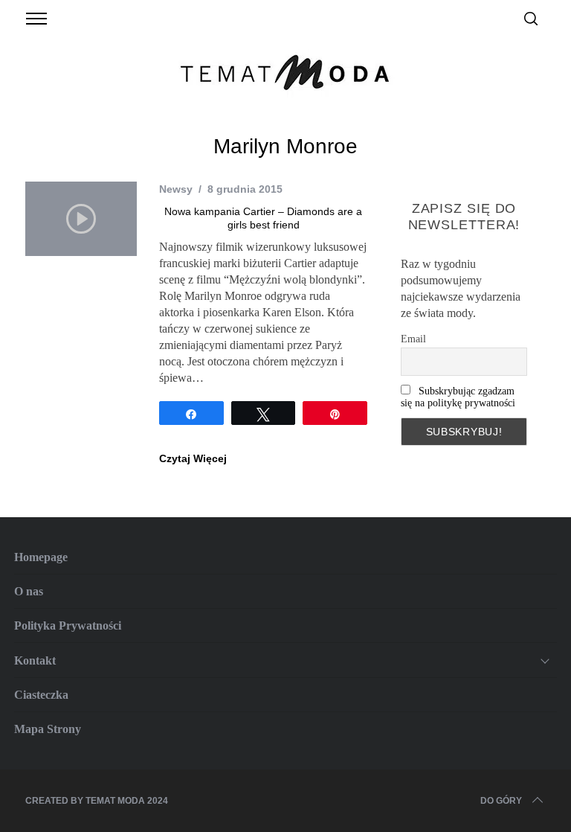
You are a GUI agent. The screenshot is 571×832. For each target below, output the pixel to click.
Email (413, 339)
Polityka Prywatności (67, 625)
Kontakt (35, 660)
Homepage (41, 557)
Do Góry (501, 801)
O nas (28, 591)
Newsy (176, 189)
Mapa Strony (47, 729)
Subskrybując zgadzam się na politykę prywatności (458, 397)
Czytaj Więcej (193, 458)
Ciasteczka (41, 694)
